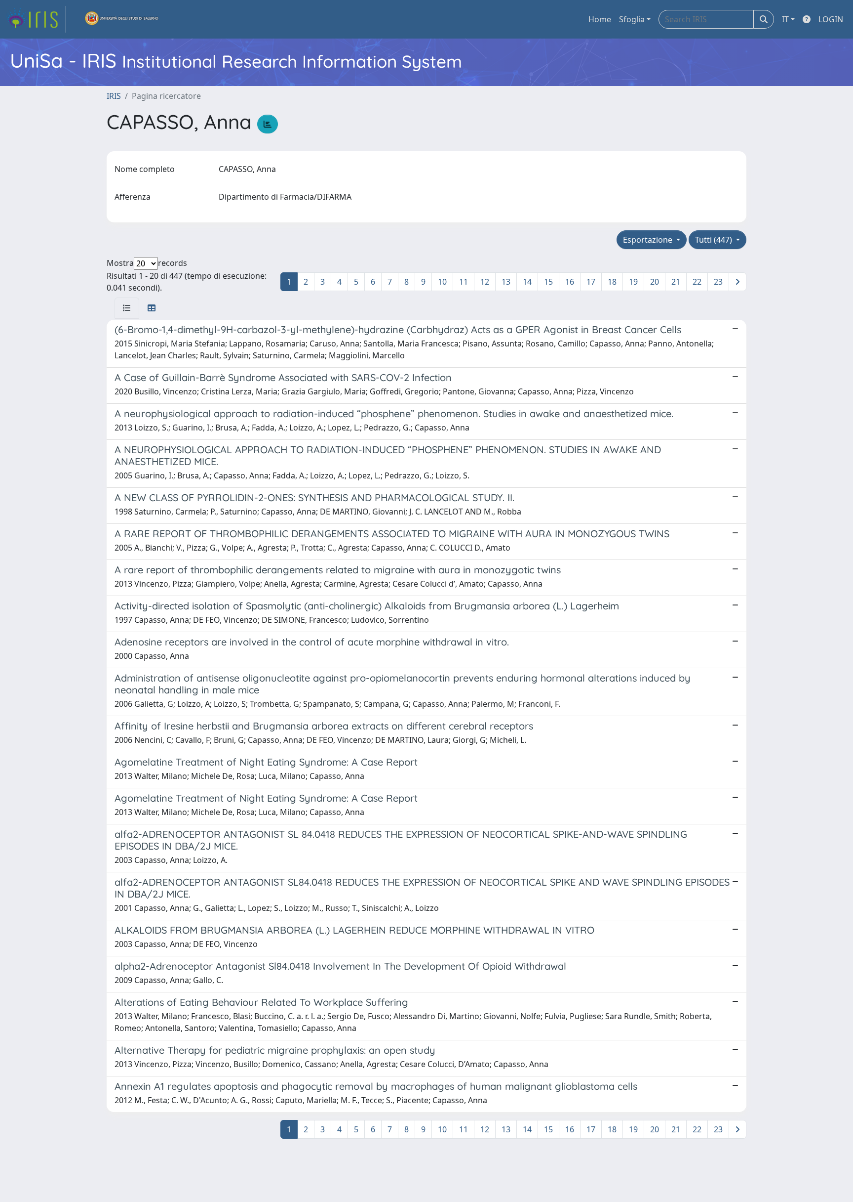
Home (599, 19)
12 (484, 281)
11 (463, 281)
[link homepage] (36, 19)
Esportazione (648, 239)
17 (590, 281)
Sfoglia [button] (632, 19)
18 (612, 281)
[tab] (127, 308)
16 (569, 281)
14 (527, 281)
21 (675, 281)
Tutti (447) (714, 239)
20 (654, 281)
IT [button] (785, 19)
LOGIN (830, 19)
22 (697, 281)
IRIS (114, 95)
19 (633, 281)
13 (506, 281)
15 (548, 281)
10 (442, 281)
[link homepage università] (122, 19)
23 (718, 281)
